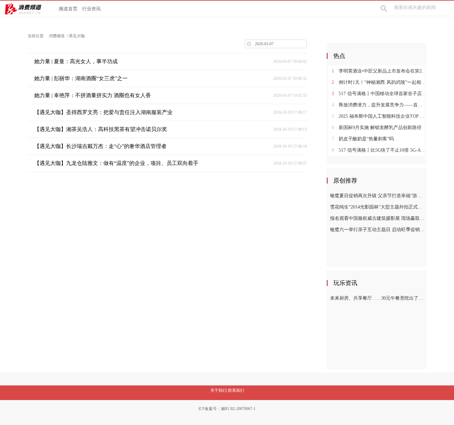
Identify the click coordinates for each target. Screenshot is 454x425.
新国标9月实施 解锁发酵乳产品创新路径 (376, 127)
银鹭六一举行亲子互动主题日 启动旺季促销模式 (377, 229)
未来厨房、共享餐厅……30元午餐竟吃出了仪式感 (377, 298)
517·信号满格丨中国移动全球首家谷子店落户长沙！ (379, 93)
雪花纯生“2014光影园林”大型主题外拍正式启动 (377, 207)
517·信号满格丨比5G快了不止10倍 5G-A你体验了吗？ (379, 150)
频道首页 (68, 8)
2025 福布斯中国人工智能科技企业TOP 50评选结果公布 (379, 116)
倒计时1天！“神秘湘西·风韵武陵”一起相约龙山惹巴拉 (379, 82)
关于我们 (218, 390)
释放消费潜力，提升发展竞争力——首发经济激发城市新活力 (379, 104)
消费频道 (57, 36)
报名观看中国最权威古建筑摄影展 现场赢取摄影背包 (377, 218)
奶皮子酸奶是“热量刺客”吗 (363, 138)
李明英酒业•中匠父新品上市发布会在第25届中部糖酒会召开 (379, 71)
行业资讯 (91, 8)
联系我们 (236, 390)
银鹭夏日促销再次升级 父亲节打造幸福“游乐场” (377, 195)
